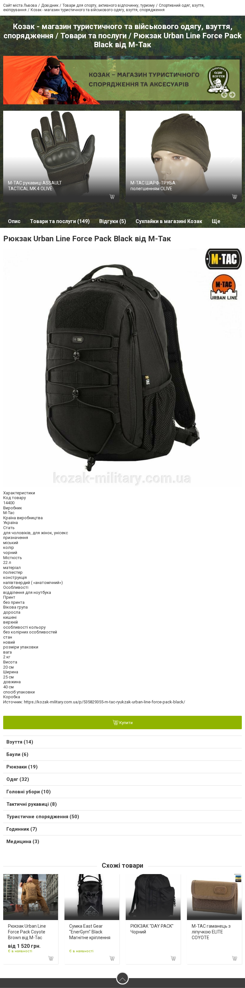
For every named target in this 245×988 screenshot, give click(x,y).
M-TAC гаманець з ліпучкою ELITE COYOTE (211, 932)
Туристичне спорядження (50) (42, 817)
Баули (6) (17, 754)
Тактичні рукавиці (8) (31, 804)
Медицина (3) (22, 841)
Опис (14, 221)
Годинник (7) (21, 829)
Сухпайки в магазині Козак (169, 221)
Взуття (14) (19, 742)
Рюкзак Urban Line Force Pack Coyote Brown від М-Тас (27, 932)
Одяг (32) (17, 779)
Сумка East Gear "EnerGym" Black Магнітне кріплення (89, 932)
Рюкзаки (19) (22, 767)
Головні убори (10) (28, 792)
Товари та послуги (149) (60, 221)
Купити (125, 723)
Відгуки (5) (112, 221)
